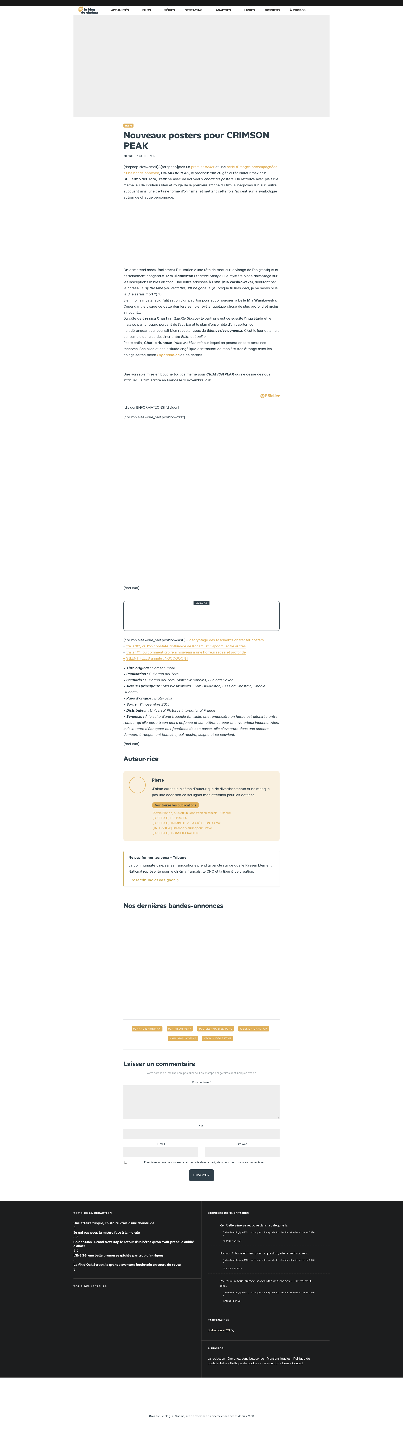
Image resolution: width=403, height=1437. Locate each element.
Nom (201, 1125)
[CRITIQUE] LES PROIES (170, 818)
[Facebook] (276, 3)
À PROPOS (298, 10)
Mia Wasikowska (184, 1038)
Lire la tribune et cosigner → (153, 880)
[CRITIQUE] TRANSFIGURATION (176, 833)
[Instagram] (288, 3)
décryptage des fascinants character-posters (226, 640)
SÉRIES (169, 10)
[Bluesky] (307, 3)
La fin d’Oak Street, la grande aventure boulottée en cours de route (127, 1265)
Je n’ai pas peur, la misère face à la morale (106, 1232)
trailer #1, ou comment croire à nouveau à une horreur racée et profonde (186, 652)
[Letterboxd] (314, 3)
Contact (297, 1363)
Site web (242, 1144)
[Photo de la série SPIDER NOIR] (138, 615)
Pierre (128, 156)
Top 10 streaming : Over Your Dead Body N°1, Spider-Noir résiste (209, 616)
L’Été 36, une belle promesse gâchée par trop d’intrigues (118, 1255)
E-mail (161, 1144)
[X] (282, 3)
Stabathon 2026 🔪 (221, 1330)
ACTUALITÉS (120, 10)
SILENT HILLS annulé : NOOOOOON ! (157, 658)
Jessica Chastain (254, 1028)
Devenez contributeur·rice (246, 1358)
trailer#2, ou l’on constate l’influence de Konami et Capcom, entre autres (186, 646)
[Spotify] (320, 3)
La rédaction (216, 1358)
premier (202, 167)
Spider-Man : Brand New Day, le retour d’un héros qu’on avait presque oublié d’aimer (133, 1244)
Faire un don (270, 1363)
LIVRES (249, 10)
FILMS (146, 10)
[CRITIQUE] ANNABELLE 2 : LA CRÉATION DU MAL (187, 823)
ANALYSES (223, 10)
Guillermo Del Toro (216, 1028)
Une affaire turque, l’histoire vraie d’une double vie (113, 1223)
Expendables (168, 355)
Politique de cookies (244, 1363)
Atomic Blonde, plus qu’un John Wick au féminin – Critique (192, 813)
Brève (128, 125)
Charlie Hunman (148, 1028)
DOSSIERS (272, 10)
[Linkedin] (301, 3)
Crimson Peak (180, 1028)
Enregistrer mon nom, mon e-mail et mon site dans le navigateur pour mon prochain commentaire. (204, 1162)
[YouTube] (295, 3)
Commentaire (201, 1082)
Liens (285, 1363)
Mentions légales (278, 1358)
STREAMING (193, 10)
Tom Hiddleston (218, 1038)
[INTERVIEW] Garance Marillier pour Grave (182, 828)
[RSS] (326, 3)
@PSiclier (270, 395)
